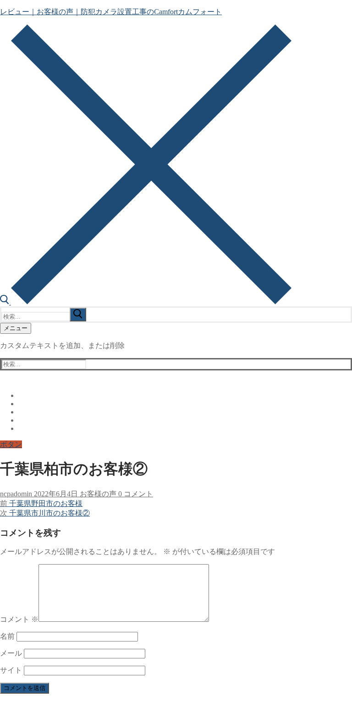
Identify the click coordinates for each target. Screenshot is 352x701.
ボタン (11, 444)
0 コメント (134, 494)
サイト (11, 670)
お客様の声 (97, 494)
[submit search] (78, 314)
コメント (19, 619)
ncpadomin (16, 494)
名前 (7, 636)
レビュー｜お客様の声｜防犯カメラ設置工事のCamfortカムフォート (111, 12)
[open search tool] (146, 302)
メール (11, 653)
